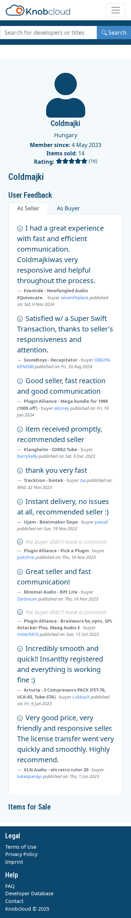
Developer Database (29, 893)
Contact (14, 901)
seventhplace (74, 297)
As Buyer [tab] (68, 208)
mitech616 (28, 634)
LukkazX (81, 697)
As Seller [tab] (28, 208)
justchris (26, 557)
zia (83, 480)
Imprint (14, 862)
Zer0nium (27, 599)
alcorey (61, 408)
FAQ (10, 886)
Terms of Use (20, 846)
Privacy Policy (21, 854)
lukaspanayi (29, 776)
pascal (101, 522)
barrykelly (27, 456)
